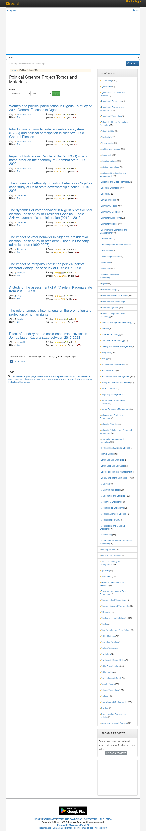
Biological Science (109, 160)
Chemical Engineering (111, 187)
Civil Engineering (108, 199)
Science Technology (110, 690)
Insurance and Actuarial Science (115, 447)
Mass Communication (110, 489)
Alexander (21, 195)
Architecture (106, 136)
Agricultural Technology (111, 116)
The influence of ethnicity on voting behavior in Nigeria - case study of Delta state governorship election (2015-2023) (50, 186)
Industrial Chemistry (110, 424)
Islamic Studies (107, 453)
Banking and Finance (110, 148)
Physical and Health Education (114, 618)
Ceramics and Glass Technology (115, 181)
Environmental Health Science (114, 295)
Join (137, 10)
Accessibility (101, 827)
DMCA (109, 819)
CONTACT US (90, 819)
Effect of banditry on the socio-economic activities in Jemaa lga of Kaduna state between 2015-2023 (48, 335)
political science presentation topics (59, 376)
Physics (104, 624)
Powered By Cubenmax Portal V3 (73, 824)
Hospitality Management (112, 394)
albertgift (21, 272)
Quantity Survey (108, 684)
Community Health (109, 205)
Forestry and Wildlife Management (116, 346)
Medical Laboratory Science (113, 513)
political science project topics (39, 379)
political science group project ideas (27, 376)
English (104, 283)
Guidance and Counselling (113, 364)
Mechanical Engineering (111, 501)
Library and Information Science (115, 477)
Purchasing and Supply (111, 678)
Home (13, 70)
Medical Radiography (110, 519)
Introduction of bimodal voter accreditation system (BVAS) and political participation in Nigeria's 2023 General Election (46, 132)
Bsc (18, 117)
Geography (106, 352)
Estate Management (110, 307)
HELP (101, 819)
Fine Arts (105, 328)
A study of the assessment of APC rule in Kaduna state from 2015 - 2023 (50, 289)
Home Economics (109, 388)
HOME (37, 819)
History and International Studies (115, 382)
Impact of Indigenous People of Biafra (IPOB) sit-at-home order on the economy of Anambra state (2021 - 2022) (49, 159)
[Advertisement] (73, 34)
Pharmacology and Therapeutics (115, 606)
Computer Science (109, 223)
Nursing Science (108, 549)
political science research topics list (69, 379)
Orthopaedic (106, 576)
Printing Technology (110, 648)
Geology (104, 358)
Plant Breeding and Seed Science (116, 630)
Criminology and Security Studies (116, 244)
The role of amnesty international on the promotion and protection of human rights (50, 312)
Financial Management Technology (116, 322)
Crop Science (107, 250)
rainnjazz (21, 318)
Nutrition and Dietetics (111, 555)
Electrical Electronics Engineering (109, 276)
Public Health (107, 672)
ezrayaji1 (21, 342)
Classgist (12, 3)
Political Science (108, 636)
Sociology (105, 696)
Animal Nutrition (108, 130)
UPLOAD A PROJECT (116, 753)
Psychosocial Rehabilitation (113, 660)
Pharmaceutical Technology (113, 600)
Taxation (105, 708)
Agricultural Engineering (111, 101)
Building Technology (110, 166)
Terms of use (87, 827)
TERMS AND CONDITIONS (69, 819)
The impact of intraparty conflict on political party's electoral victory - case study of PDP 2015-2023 (47, 265)
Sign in (13, 10)
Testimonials (45, 827)
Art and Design (107, 142)
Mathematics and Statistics (113, 495)
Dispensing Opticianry (110, 256)
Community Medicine (110, 211)
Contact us (58, 827)
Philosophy (106, 612)
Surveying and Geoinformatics (114, 702)
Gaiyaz (20, 295)
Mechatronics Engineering (112, 507)
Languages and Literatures (113, 465)
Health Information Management (115, 376)
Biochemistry (106, 154)
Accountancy (106, 80)
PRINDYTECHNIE (25, 114)
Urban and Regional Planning (114, 722)
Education (105, 268)
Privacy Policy (72, 827)
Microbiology (106, 534)
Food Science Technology (112, 340)
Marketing (105, 483)
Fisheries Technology (110, 334)
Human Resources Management (115, 409)
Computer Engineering (111, 217)
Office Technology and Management (110, 563)
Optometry (105, 570)
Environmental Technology (113, 301)
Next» (24, 361)
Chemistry (105, 193)
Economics (106, 262)
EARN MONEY (49, 819)
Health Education (108, 370)
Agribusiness (106, 86)
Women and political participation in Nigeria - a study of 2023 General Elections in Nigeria (50, 107)
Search (133, 63)
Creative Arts (106, 238)
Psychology (106, 654)
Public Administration (110, 666)
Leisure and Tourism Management (116, 471)
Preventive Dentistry (110, 642)
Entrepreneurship (108, 289)
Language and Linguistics (112, 459)
